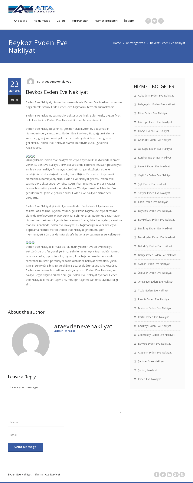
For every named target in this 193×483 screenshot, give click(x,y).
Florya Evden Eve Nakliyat (153, 131)
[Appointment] (32, 9)
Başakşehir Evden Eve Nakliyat (156, 237)
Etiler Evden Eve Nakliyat (153, 113)
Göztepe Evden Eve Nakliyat (155, 148)
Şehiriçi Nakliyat (147, 370)
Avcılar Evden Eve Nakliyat (154, 264)
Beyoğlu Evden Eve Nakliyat (155, 210)
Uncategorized (135, 43)
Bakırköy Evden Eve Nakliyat (155, 246)
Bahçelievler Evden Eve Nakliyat (157, 255)
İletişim (129, 20)
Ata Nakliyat (52, 474)
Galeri (61, 20)
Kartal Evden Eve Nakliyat (153, 317)
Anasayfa (20, 20)
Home (117, 43)
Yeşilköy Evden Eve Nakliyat (155, 175)
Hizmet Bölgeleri (106, 20)
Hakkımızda (42, 20)
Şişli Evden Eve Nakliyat (152, 184)
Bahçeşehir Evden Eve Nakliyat (156, 104)
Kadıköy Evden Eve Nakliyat (154, 326)
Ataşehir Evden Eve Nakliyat (155, 352)
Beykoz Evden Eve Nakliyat (57, 91)
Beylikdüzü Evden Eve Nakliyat (156, 219)
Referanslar (79, 20)
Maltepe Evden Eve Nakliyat (155, 308)
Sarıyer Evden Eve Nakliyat (154, 193)
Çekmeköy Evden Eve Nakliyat (156, 335)
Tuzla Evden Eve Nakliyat (153, 290)
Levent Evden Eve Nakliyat (154, 166)
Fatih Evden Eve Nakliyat (153, 202)
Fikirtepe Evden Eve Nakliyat (155, 122)
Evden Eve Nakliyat (149, 379)
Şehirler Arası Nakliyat (151, 361)
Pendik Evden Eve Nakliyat (154, 299)
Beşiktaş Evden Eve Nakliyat (155, 228)
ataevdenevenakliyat (56, 81)
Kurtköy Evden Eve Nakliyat (154, 157)
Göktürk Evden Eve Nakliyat (154, 140)
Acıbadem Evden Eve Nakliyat (156, 95)
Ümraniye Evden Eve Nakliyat (155, 281)
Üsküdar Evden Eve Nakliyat (155, 272)
